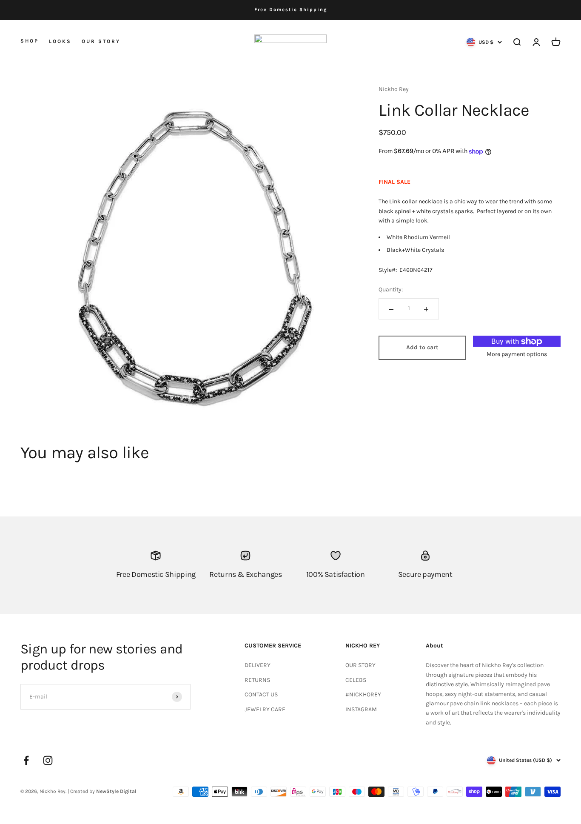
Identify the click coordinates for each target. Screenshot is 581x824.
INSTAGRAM (361, 709)
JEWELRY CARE (265, 709)
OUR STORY (101, 41)
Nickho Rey (394, 89)
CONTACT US (261, 694)
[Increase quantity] (426, 309)
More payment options (517, 354)
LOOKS (60, 41)
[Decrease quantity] (391, 309)
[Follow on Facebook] (26, 760)
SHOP (29, 41)
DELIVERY (258, 665)
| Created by (102, 791)
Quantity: (391, 290)
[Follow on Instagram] (48, 760)
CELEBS (355, 680)
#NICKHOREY (363, 694)
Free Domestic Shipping (290, 9)
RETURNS (257, 680)
